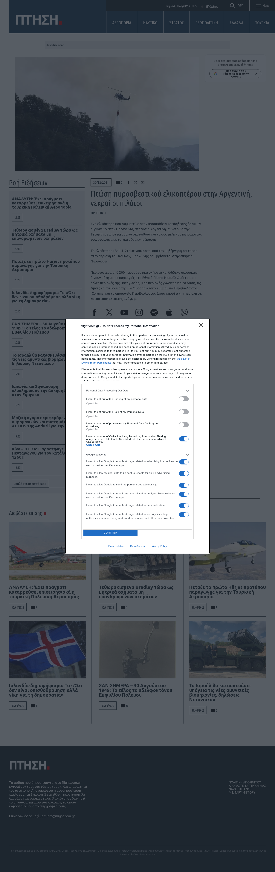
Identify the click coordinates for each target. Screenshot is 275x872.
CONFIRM (110, 532)
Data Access (137, 546)
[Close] (202, 326)
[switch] (184, 398)
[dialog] (137, 436)
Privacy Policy (159, 546)
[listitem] (137, 391)
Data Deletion (116, 546)
